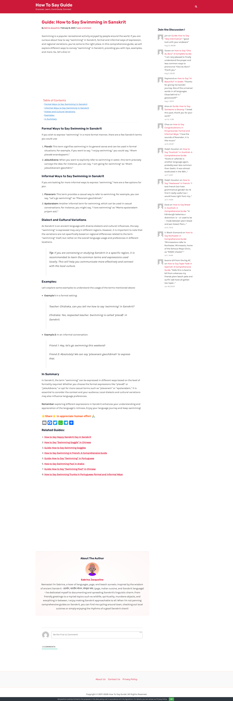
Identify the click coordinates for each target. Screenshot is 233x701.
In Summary (50, 119)
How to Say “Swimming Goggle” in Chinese (67, 442)
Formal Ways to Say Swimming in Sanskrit (65, 104)
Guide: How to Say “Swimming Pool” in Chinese (70, 469)
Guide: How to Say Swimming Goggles (65, 447)
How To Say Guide (54, 5)
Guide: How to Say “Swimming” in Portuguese (69, 458)
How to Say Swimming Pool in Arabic (64, 463)
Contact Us (114, 679)
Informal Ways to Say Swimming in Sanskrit (66, 108)
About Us (101, 679)
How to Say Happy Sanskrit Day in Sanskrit (67, 437)
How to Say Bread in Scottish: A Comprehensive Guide (177, 207)
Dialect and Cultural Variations (59, 111)
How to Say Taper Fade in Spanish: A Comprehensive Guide (178, 266)
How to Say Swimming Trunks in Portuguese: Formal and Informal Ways (83, 474)
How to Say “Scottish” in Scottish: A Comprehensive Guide (178, 152)
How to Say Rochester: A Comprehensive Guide (179, 235)
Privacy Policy (130, 679)
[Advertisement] (92, 77)
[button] (196, 7)
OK (171, 699)
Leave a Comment (84, 28)
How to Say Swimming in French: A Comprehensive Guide (75, 453)
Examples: (49, 115)
